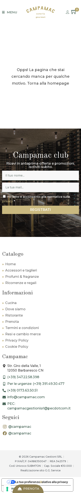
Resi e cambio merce (23, 334)
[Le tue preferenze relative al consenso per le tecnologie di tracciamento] (7, 489)
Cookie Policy (16, 347)
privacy (7, 201)
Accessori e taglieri (21, 270)
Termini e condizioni (22, 328)
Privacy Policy (16, 340)
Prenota (12, 322)
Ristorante (14, 315)
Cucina (11, 303)
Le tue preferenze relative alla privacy (41, 482)
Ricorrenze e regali (20, 283)
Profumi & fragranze (22, 277)
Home (10, 264)
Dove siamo (15, 309)
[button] (41, 482)
